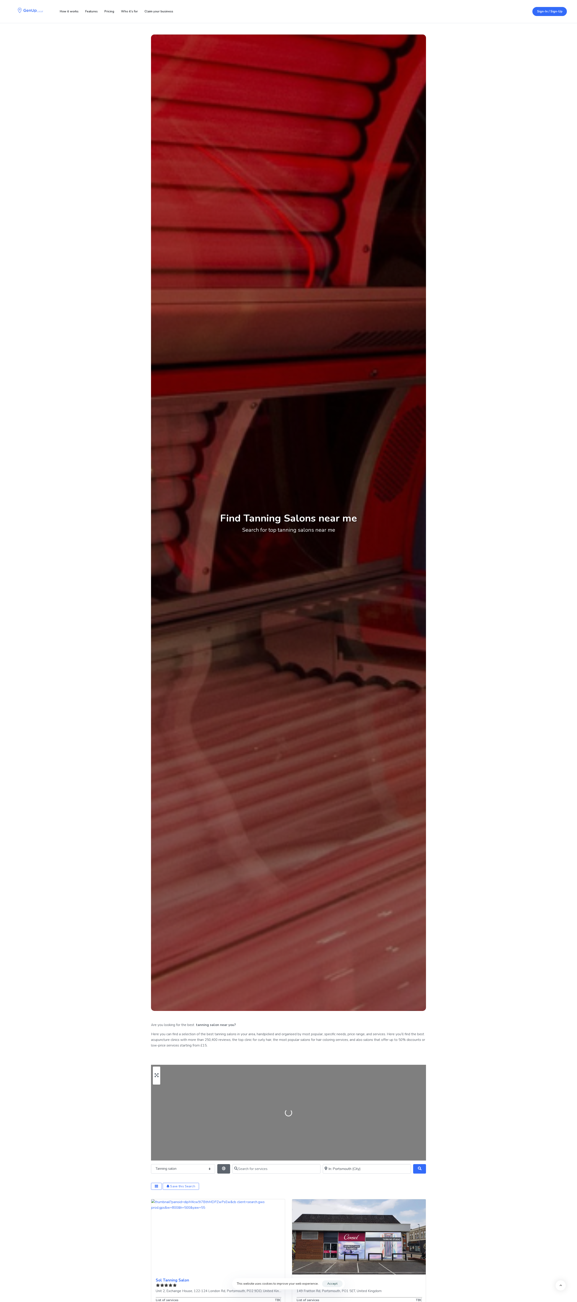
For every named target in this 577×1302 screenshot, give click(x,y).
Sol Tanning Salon (172, 1280)
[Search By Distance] (223, 1169)
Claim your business (158, 11)
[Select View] (156, 1186)
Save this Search (182, 1186)
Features (91, 11)
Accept (332, 1283)
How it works (69, 11)
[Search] (419, 1169)
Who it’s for (129, 11)
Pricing (109, 11)
